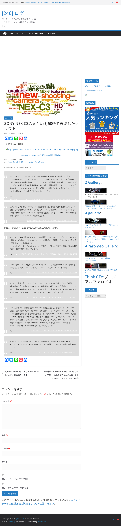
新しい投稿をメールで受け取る (15, 487)
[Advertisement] (60, 54)
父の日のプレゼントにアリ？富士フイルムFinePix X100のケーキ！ (22, 373)
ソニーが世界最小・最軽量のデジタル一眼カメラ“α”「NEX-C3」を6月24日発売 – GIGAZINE (45, 254)
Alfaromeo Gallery (101, 246)
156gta (20, 133)
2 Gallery (93, 182)
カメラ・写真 (8, 118)
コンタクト (51, 33)
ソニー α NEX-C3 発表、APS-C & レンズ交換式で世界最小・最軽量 (54, 331)
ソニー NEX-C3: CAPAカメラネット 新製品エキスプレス (58, 352)
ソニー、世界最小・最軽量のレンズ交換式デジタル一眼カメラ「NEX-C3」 (51, 297)
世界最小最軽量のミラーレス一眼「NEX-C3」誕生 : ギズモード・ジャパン (52, 221)
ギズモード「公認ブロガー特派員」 (98, 86)
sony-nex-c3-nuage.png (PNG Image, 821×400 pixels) (41, 155)
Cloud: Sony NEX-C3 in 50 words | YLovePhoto (25, 162)
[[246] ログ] (5, 33)
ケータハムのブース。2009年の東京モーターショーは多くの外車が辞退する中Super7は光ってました (102, 239)
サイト (5, 461)
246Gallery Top (16, 33)
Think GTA (94, 276)
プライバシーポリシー (35, 33)
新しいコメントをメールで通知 (15, 478)
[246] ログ (13, 13)
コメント (7, 401)
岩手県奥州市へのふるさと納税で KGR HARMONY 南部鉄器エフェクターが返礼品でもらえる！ (48, 3)
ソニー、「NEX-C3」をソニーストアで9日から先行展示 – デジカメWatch (52, 273)
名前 (5, 435)
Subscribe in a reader (93, 91)
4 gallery (92, 212)
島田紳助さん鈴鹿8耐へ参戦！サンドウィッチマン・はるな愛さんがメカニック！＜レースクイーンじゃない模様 (61, 375)
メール (6, 448)
